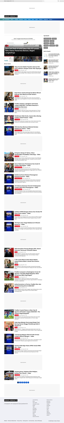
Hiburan (50, 19)
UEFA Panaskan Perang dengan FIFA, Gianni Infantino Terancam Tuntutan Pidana (28, 249)
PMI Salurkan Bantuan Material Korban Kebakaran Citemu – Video (26, 127)
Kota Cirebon (17, 119)
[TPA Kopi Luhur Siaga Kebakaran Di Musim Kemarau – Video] (9, 226)
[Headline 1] (9, 59)
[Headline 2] (18, 59)
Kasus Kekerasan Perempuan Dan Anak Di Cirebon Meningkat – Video (27, 164)
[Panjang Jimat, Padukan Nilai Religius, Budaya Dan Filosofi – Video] (9, 375)
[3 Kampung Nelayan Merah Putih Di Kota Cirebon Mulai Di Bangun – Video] (9, 338)
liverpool (54, 38)
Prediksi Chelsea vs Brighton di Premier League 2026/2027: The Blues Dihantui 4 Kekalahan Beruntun (26, 105)
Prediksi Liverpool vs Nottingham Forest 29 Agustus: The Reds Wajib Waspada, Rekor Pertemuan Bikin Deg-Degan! (27, 273)
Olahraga (16, 108)
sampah (52, 41)
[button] (12, 19)
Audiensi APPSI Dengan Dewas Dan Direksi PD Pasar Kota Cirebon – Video (28, 212)
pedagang (46, 43)
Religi (34, 413)
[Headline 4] (37, 59)
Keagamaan (46, 19)
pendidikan (52, 45)
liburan (45, 47)
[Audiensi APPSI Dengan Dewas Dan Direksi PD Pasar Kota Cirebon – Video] (9, 215)
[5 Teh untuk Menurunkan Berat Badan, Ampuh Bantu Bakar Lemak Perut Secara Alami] (9, 263)
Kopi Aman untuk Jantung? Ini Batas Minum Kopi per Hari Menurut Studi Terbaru (28, 93)
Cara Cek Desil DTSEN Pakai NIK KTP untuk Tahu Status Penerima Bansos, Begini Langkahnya (22, 50)
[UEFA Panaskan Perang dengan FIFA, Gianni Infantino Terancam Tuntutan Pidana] (9, 252)
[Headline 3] (28, 59)
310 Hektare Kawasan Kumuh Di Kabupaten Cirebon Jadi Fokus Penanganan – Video (28, 186)
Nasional (34, 412)
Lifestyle (16, 19)
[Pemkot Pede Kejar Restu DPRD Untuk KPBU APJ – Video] (9, 349)
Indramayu (17, 156)
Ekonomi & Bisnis (49, 399)
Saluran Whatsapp (38, 420)
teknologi (46, 45)
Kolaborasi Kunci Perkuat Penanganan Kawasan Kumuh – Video (26, 175)
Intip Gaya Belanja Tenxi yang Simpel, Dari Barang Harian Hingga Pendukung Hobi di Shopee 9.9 (27, 323)
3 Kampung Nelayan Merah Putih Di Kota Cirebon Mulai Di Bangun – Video (27, 335)
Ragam (36, 19)
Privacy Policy (19, 420)
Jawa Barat (48, 401)
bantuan (51, 43)
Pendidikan (48, 402)
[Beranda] (3, 19)
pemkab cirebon (47, 38)
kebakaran (46, 41)
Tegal (33, 406)
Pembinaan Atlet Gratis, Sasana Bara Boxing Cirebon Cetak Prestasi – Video (28, 116)
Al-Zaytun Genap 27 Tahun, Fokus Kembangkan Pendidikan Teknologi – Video (27, 153)
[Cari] (58, 1)
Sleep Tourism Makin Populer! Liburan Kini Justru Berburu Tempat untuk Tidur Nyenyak (28, 67)
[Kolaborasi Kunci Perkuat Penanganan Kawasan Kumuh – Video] (9, 178)
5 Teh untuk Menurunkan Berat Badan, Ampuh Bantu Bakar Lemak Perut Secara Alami (27, 261)
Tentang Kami (25, 420)
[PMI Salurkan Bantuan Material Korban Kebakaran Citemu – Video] (9, 130)
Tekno (33, 19)
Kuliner (25, 19)
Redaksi (5, 420)
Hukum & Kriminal (36, 416)
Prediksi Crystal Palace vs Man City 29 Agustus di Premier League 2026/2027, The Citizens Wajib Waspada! (27, 311)
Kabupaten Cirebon (18, 130)
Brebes (34, 405)
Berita (12, 19)
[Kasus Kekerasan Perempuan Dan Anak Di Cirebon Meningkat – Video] (9, 167)
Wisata (29, 19)
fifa (57, 45)
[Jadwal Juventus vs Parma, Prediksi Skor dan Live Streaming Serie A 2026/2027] (9, 288)
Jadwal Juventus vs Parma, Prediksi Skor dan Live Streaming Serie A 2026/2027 (28, 285)
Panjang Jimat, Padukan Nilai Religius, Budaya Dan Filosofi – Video (26, 372)
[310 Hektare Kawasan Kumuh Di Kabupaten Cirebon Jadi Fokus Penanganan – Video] (9, 189)
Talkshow (40, 19)
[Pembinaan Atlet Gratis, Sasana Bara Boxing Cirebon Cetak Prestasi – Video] (9, 119)
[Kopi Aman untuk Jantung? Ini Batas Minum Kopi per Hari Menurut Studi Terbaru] (9, 96)
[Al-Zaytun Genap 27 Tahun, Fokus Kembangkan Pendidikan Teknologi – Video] (9, 156)
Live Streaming (6, 19)
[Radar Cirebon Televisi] (11, 16)
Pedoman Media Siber (12, 420)
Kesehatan (21, 19)
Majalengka (35, 409)
